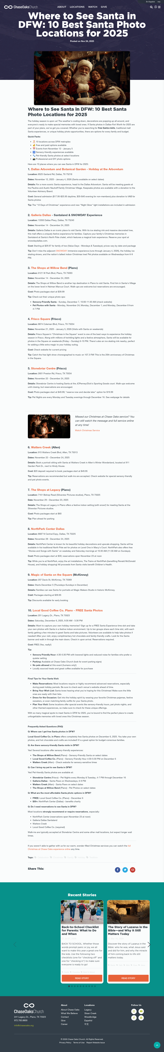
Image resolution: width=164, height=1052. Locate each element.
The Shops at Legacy (45, 490)
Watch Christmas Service (87, 430)
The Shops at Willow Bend (49, 268)
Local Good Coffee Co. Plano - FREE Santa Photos (68, 610)
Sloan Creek (90, 1013)
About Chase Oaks (70, 1009)
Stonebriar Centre (43, 368)
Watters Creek (41, 447)
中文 (86, 1024)
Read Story (82, 978)
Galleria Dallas (41, 215)
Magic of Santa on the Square (51, 574)
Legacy (87, 1009)
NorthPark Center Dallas (47, 529)
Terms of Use (79, 1042)
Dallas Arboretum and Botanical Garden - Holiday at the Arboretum (76, 169)
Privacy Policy (65, 1042)
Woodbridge (90, 1016)
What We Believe (69, 1013)
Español (88, 1020)
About (61, 7)
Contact (65, 1016)
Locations (77, 7)
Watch (92, 7)
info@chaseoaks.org (23, 1025)
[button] (69, 986)
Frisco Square (40, 319)
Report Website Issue (95, 1042)
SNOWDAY (61, 250)
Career (64, 1024)
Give (104, 7)
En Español (150, 2)
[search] (151, 7)
